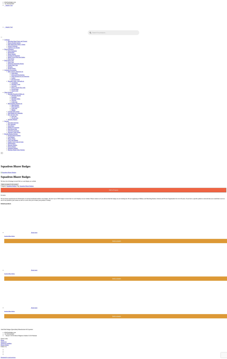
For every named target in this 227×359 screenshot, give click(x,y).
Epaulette (14, 97)
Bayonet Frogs (15, 79)
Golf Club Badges (13, 140)
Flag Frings (11, 59)
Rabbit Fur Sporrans (13, 127)
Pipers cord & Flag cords (18, 87)
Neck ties (14, 116)
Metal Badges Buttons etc (15, 103)
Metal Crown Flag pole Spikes (16, 57)
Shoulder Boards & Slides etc (16, 94)
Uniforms (7, 39)
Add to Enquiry (113, 190)
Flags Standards (12, 51)
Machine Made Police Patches (16, 150)
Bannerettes (11, 52)
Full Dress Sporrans (13, 130)
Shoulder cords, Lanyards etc (16, 81)
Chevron (13, 100)
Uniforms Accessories (10, 70)
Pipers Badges (12, 146)
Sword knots (14, 89)
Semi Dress (11, 126)
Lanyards (14, 86)
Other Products (8, 92)
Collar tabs (14, 102)
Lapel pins (14, 108)
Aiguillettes (14, 83)
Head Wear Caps (9, 60)
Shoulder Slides (15, 99)
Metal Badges (15, 105)
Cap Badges (11, 137)
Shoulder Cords (15, 84)
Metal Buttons (15, 107)
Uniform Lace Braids (14, 47)
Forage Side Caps (13, 65)
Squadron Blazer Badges (27, 186)
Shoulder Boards (16, 95)
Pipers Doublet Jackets (14, 43)
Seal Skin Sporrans (13, 122)
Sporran (6, 121)
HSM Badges (11, 143)
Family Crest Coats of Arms (15, 142)
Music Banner (12, 54)
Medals (13, 110)
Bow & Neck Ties (13, 114)
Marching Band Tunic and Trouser (17, 41)
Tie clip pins (14, 118)
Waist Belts (14, 73)
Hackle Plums (12, 68)
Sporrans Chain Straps (14, 132)
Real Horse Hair (12, 129)
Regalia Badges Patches (11, 134)
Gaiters (13, 78)
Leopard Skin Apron (13, 111)
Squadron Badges (13, 148)
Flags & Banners (9, 49)
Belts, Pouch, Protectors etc (15, 71)
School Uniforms (12, 46)
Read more (34, 232)
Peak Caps (11, 62)
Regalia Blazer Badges (14, 135)
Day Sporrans (12, 124)
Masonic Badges (12, 145)
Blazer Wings (11, 138)
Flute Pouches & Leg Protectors (20, 76)
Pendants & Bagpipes (14, 55)
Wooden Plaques (12, 119)
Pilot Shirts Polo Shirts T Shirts (16, 44)
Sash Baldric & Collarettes (15, 113)
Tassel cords (14, 91)
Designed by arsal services (8, 357)
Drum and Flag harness (17, 75)
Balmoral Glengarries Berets (16, 63)
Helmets (10, 67)
